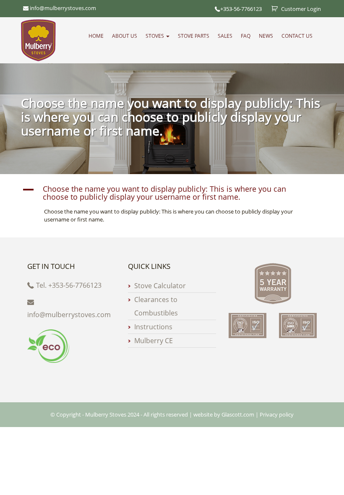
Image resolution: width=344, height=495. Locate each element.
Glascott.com (238, 414)
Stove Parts (193, 35)
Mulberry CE (153, 340)
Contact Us (297, 35)
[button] (172, 193)
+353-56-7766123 (241, 9)
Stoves (155, 35)
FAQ (245, 35)
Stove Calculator (160, 285)
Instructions (153, 326)
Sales (225, 35)
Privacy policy (277, 414)
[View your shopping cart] (271, 9)
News (266, 35)
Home (96, 35)
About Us (124, 35)
